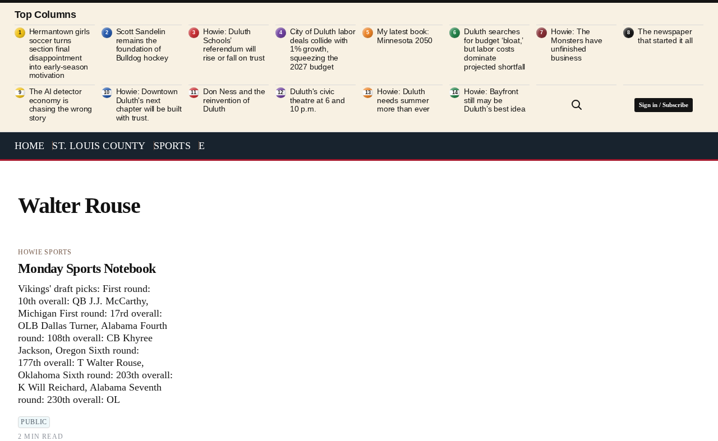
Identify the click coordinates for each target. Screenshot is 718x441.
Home (30, 145)
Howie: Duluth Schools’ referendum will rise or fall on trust (234, 44)
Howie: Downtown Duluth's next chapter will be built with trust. (149, 104)
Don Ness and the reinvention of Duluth (234, 100)
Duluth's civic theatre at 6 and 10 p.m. (317, 100)
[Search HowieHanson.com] (577, 105)
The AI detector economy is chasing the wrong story (61, 104)
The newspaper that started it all (665, 36)
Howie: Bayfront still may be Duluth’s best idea (494, 100)
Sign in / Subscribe (663, 104)
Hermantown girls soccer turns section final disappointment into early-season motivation (59, 53)
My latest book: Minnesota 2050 (404, 36)
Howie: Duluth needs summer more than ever (403, 100)
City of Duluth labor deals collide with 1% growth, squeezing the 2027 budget (323, 49)
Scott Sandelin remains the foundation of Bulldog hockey (142, 44)
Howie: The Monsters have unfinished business (576, 44)
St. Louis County (98, 145)
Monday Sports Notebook (86, 268)
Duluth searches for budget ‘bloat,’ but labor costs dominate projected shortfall (494, 49)
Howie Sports (44, 252)
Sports (172, 145)
